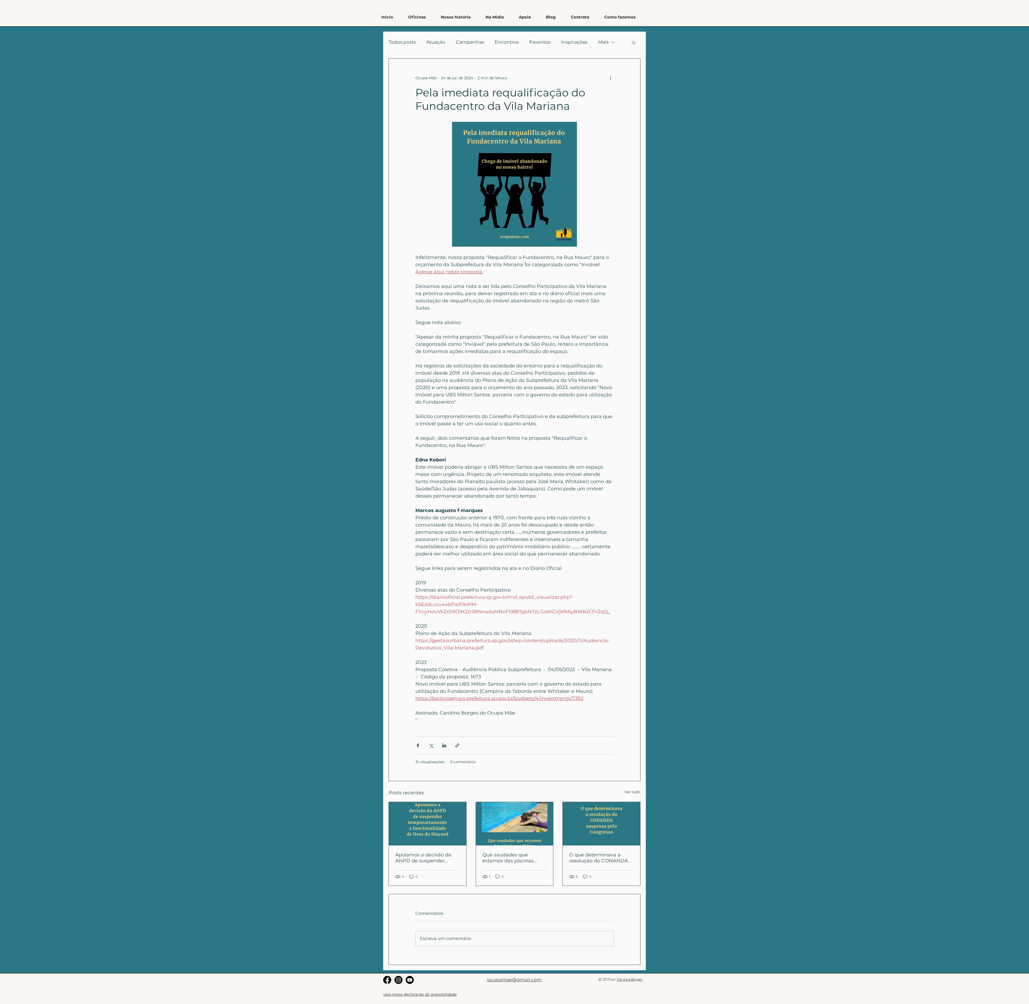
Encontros (507, 42)
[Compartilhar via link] (457, 745)
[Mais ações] (610, 78)
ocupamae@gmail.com (514, 979)
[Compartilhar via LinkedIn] (444, 745)
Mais (603, 42)
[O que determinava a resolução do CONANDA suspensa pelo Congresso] (601, 823)
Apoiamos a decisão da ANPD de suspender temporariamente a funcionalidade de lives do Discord (426, 858)
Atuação (435, 42)
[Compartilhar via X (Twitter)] (431, 745)
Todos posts (402, 42)
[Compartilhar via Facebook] (417, 745)
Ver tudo (632, 791)
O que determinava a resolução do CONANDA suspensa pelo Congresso (600, 858)
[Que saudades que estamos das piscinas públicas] (514, 823)
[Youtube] (410, 980)
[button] (620, 17)
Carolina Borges (629, 979)
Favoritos (539, 42)
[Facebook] (387, 980)
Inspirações (574, 42)
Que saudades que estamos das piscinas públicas (508, 858)
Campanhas (470, 42)
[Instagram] (398, 980)
